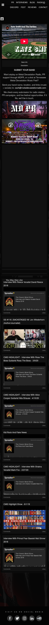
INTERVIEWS (22, 2)
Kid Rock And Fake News (15, 432)
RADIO (40, 2)
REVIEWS (32, 7)
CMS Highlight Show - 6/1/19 (17, 504)
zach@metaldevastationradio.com (30, 87)
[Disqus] (24, 176)
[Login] (44, 2)
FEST (23, 7)
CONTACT (43, 7)
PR (12, 2)
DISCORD (14, 7)
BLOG (32, 2)
